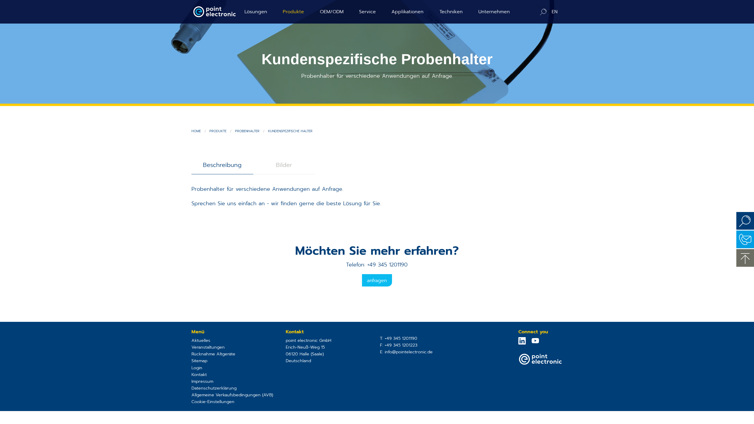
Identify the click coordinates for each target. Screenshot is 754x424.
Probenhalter (247, 131)
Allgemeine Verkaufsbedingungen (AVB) (232, 395)
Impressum (202, 381)
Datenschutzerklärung (214, 388)
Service (367, 11)
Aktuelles (200, 340)
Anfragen (377, 280)
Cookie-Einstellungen (212, 401)
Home (196, 131)
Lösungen (255, 11)
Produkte (293, 11)
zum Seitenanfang (745, 258)
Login (196, 368)
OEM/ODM (331, 11)
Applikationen (407, 11)
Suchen (745, 221)
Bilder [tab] (284, 164)
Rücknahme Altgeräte (213, 354)
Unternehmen (494, 11)
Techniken (451, 11)
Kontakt (199, 374)
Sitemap (199, 360)
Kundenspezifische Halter (290, 131)
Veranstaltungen (208, 347)
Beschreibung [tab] (222, 164)
